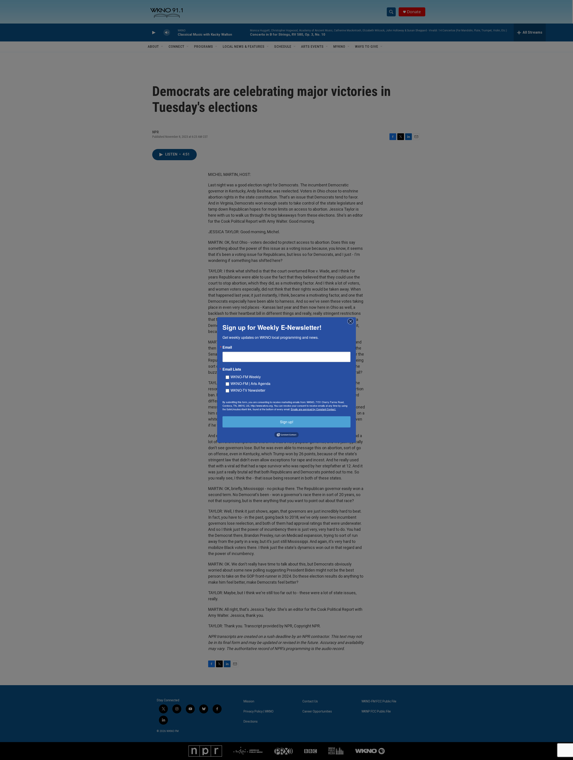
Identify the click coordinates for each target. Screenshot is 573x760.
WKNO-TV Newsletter (248, 390)
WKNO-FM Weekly (246, 376)
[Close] (352, 321)
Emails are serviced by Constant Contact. (313, 409)
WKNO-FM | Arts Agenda (250, 383)
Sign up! (286, 421)
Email (227, 347)
